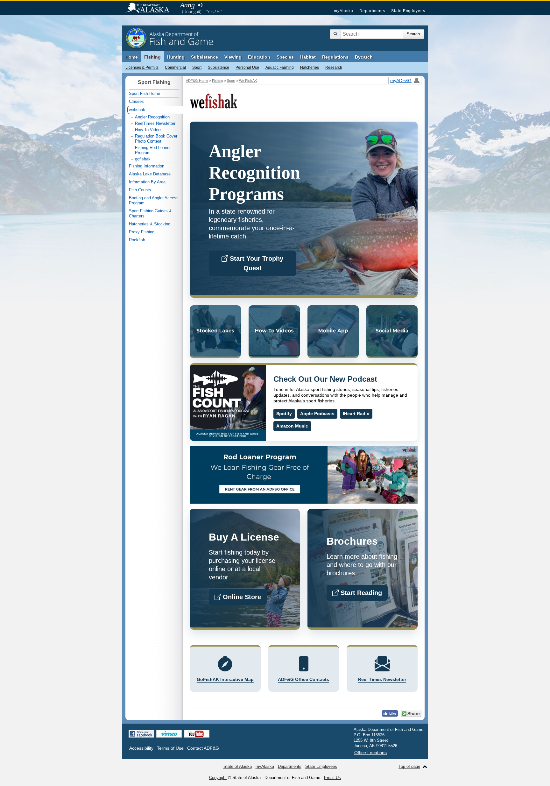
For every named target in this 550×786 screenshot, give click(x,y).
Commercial (175, 67)
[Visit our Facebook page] (141, 734)
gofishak (143, 159)
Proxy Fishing (141, 232)
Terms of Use (170, 748)
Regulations (335, 57)
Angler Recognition (152, 117)
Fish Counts (140, 190)
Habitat (308, 57)
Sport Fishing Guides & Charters (150, 213)
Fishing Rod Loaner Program (153, 150)
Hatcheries (309, 67)
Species (285, 57)
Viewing (233, 57)
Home (131, 57)
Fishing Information (146, 166)
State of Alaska (150, 8)
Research (333, 67)
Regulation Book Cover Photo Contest (156, 139)
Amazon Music (292, 425)
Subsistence (218, 67)
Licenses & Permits (142, 67)
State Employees (408, 11)
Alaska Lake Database (150, 174)
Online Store (241, 596)
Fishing (152, 57)
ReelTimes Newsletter (155, 123)
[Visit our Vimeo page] (169, 734)
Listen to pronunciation (200, 5)
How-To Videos (149, 129)
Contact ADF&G (203, 748)
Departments (372, 11)
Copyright (218, 777)
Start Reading (360, 592)
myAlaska (343, 11)
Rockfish (137, 239)
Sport (196, 67)
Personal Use (247, 67)
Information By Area (147, 182)
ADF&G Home (197, 80)
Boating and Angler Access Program (154, 200)
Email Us (332, 777)
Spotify (284, 413)
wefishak (137, 109)
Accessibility (141, 748)
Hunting (176, 57)
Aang (187, 5)
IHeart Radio (356, 413)
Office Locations (370, 752)
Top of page (409, 766)
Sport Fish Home (144, 93)
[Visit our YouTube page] (196, 734)
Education (259, 57)
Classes (136, 101)
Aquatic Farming (279, 67)
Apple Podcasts (317, 413)
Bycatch (364, 57)
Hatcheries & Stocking (149, 224)
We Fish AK (248, 80)
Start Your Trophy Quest (255, 263)
